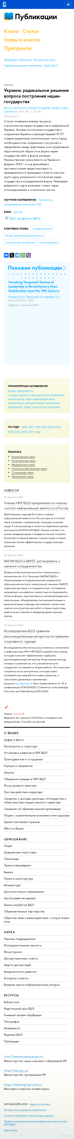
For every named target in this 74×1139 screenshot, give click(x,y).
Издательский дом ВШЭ (19, 1008)
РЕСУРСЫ (11, 995)
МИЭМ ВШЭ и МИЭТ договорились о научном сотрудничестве (32, 563)
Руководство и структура (20, 746)
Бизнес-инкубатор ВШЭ (19, 905)
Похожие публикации (35, 267)
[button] (9, 274)
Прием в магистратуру (18, 878)
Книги (11, 31)
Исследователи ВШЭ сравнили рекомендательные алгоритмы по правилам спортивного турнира (36, 636)
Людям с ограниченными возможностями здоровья (37, 815)
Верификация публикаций (18, 59)
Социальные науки (23, 472)
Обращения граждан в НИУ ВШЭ (25, 779)
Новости (11, 490)
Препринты (18, 48)
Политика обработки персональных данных (29, 1115)
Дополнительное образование (24, 891)
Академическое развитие (20, 971)
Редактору (65, 1135)
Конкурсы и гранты (16, 978)
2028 (24, 427)
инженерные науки (44, 399)
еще (38, 431)
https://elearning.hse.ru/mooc (23, 1084)
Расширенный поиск (44, 59)
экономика (53, 407)
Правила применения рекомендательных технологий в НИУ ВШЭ (35, 1123)
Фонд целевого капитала (20, 785)
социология (39, 407)
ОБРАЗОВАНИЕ (15, 839)
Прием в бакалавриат (17, 865)
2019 (31, 431)
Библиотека (11, 1002)
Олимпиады (11, 859)
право (27, 407)
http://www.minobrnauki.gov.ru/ (24, 1056)
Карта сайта (10, 1130)
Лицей (8, 846)
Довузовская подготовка (20, 852)
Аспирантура (12, 885)
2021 (17, 431)
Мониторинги (13, 952)
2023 (58, 427)
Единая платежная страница (22, 822)
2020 (24, 431)
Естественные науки (24, 460)
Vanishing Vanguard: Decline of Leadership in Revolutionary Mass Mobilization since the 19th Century (33, 286)
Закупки (9, 772)
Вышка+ (9, 872)
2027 (31, 427)
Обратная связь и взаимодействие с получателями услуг (36, 919)
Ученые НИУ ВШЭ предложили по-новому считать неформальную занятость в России (36, 505)
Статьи (31, 31)
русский (18, 212)
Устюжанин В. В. (16, 296)
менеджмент (15, 407)
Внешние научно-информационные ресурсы (32, 985)
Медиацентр (12, 1028)
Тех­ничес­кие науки (23, 476)
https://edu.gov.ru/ (16, 1070)
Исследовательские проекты (22, 945)
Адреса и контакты (40, 1104)
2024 (51, 427)
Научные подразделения (19, 939)
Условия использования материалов (25, 1110)
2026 (37, 427)
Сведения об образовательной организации (32, 809)
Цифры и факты (14, 740)
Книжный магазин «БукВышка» (23, 1015)
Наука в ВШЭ (51, 65)
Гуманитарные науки (23, 456)
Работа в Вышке (14, 828)
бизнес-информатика (20, 391)
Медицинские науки (23, 464)
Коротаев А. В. (50, 296)
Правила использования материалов (23, 65)
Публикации (36, 16)
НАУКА (9, 932)
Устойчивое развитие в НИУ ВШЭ (25, 753)
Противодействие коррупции (23, 792)
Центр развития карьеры (20, 898)
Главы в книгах (22, 39)
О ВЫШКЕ (11, 733)
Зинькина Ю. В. (34, 296)
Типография (11, 1021)
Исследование (23, 683)
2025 (44, 427)
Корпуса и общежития (18, 766)
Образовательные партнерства (24, 911)
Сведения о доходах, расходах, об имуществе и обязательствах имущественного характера (35, 800)
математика (53, 403)
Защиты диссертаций (17, 965)
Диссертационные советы (21, 958)
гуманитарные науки (20, 399)
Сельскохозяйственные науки (29, 468)
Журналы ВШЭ (13, 1034)
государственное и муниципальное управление (36, 395)
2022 (11, 431)
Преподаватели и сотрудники (23, 759)
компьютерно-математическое (26, 403)
